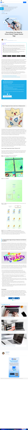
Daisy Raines (5, 39)
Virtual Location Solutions (10, 40)
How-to (3, 378)
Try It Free (10, 298)
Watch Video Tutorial (4, 13)
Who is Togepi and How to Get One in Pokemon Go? (10, 75)
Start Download (6, 96)
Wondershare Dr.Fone (8, 81)
